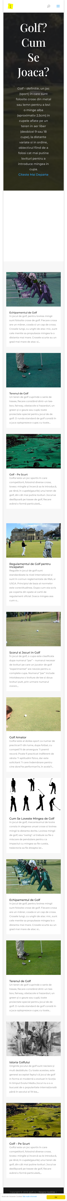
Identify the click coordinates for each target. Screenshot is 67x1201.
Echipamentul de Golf (23, 312)
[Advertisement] (33, 226)
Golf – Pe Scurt (18, 474)
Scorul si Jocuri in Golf (24, 652)
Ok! (56, 1197)
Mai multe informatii (30, 1196)
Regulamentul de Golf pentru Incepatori (30, 565)
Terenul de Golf (18, 393)
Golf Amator (17, 737)
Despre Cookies (46, 1191)
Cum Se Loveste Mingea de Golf (31, 818)
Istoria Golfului (19, 1062)
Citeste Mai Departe (33, 174)
